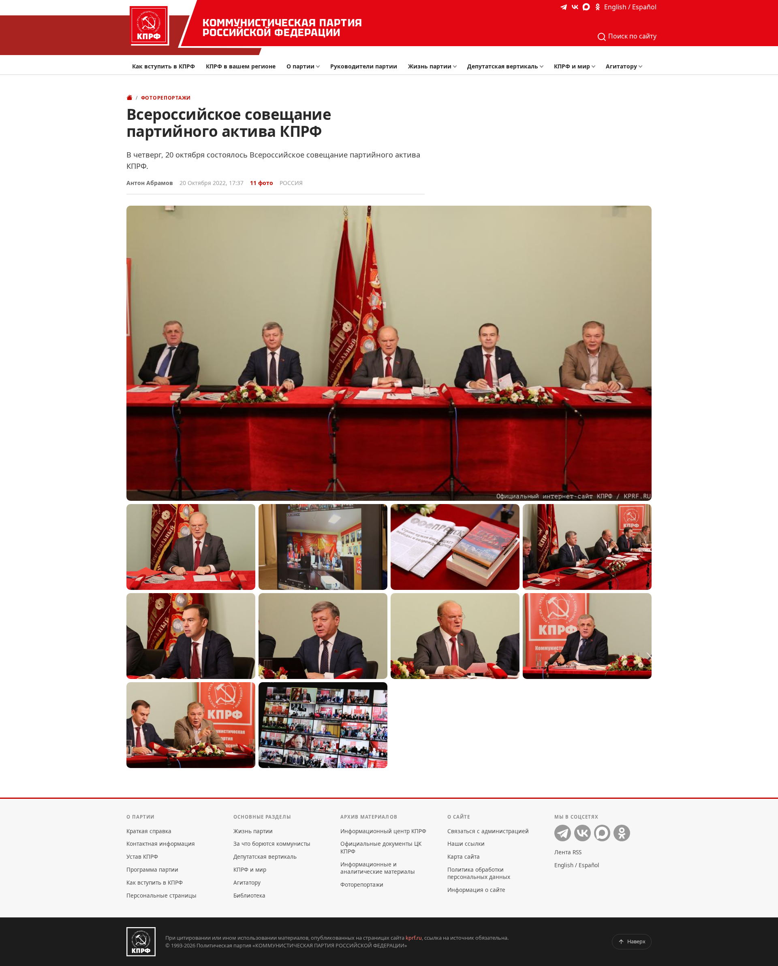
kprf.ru (414, 937)
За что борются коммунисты (271, 843)
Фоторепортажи (166, 97)
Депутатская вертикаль (502, 66)
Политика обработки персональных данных (478, 873)
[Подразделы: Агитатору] (642, 66)
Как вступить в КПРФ (163, 66)
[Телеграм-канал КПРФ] (564, 6)
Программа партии (152, 869)
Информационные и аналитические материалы (377, 867)
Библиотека (249, 895)
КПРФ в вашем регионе (241, 66)
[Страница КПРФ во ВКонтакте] (575, 6)
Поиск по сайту (631, 36)
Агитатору (621, 66)
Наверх (636, 941)
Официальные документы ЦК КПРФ (380, 847)
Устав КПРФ (142, 856)
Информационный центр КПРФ (383, 831)
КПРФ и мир (572, 66)
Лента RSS (567, 852)
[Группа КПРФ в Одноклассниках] (598, 6)
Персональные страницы (161, 895)
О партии (300, 66)
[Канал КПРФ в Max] (586, 6)
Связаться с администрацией (488, 831)
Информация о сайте (476, 890)
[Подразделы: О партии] (320, 66)
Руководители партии (363, 66)
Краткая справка (148, 831)
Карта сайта (463, 856)
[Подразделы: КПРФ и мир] (595, 66)
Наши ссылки (466, 843)
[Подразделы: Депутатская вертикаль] (543, 66)
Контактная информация (160, 843)
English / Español (630, 6)
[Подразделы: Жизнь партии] (457, 66)
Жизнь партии (429, 66)
